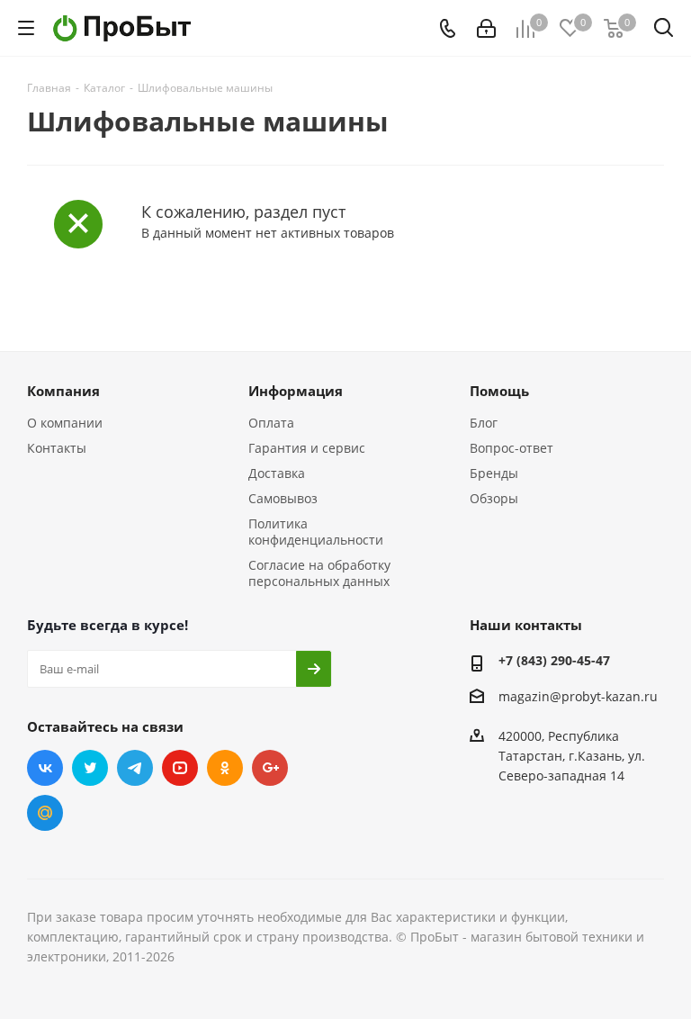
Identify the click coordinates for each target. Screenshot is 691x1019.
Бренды (494, 473)
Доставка (276, 473)
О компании (65, 422)
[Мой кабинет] (486, 28)
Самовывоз (283, 498)
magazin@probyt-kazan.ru (578, 696)
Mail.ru (45, 813)
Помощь (499, 391)
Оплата (271, 422)
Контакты (56, 447)
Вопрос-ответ (511, 447)
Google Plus (270, 768)
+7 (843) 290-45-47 (554, 660)
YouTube (180, 768)
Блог (484, 422)
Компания (63, 391)
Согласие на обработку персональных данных (319, 573)
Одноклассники (225, 768)
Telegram (135, 768)
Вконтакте (45, 768)
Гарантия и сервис (306, 447)
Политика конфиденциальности (315, 531)
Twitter (90, 768)
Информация (295, 391)
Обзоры (494, 498)
